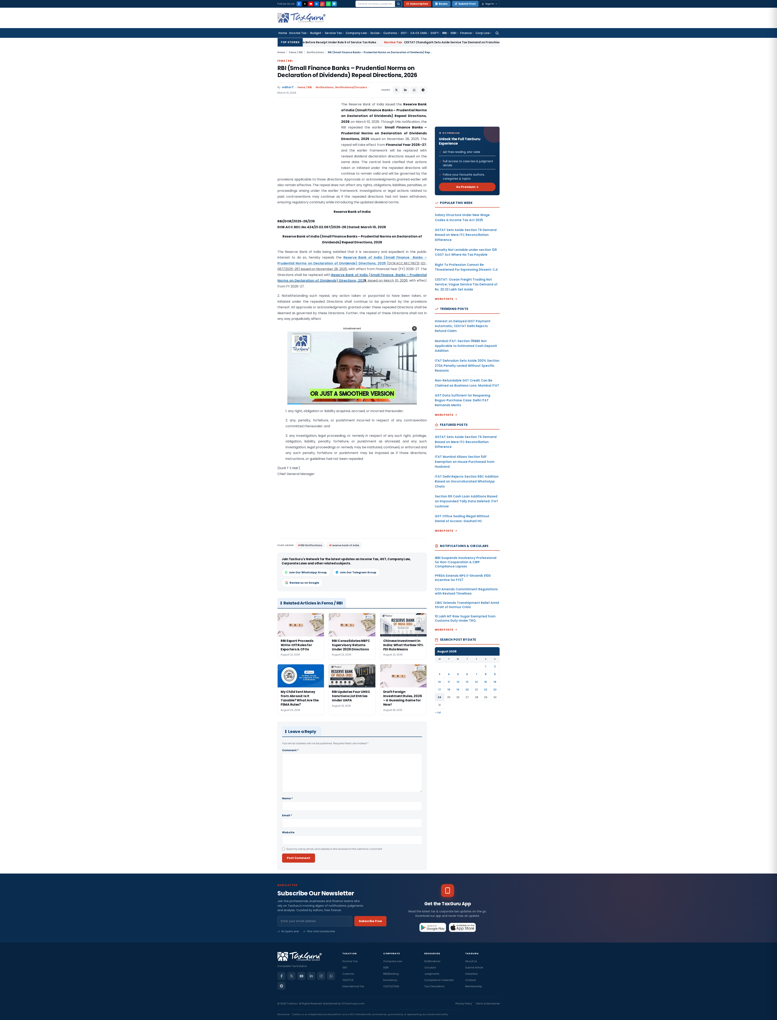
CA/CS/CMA (391, 986)
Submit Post (467, 3)
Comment (290, 750)
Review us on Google (304, 583)
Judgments (431, 974)
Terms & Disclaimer (488, 1003)
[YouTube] (310, 3)
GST (404, 33)
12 (458, 682)
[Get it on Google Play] (433, 927)
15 (485, 682)
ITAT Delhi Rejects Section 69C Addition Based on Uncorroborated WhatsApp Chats (467, 481)
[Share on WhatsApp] (414, 90)
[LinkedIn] (316, 3)
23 (495, 689)
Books (443, 3)
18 (448, 689)
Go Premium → (467, 187)
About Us (471, 961)
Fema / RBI (296, 52)
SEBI (453, 33)
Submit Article (474, 967)
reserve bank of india (345, 545)
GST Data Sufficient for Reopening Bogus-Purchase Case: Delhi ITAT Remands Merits (462, 400)
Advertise (471, 974)
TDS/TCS (347, 980)
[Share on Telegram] (423, 90)
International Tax (353, 986)
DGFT (435, 33)
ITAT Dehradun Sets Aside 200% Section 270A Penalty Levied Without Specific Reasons (467, 365)
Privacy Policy (463, 1003)
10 (439, 682)
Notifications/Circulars (351, 87)
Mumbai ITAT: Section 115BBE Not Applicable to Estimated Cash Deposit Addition (466, 346)
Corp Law (483, 33)
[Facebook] (299, 3)
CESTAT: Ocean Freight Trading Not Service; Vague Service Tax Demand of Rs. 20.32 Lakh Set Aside (466, 284)
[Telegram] (334, 3)
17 (439, 689)
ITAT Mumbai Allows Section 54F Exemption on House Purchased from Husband (465, 462)
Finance (466, 33)
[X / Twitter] (305, 3)
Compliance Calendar (439, 980)
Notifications (315, 52)
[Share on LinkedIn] (405, 90)
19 (457, 689)
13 (467, 682)
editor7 (288, 87)
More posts (444, 299)
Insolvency (390, 980)
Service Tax (333, 33)
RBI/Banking (391, 974)
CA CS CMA (418, 33)
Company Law (356, 33)
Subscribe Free (370, 921)
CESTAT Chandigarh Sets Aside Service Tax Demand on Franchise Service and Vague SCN (365, 42)
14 (476, 682)
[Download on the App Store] (462, 927)
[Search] (398, 4)
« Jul (438, 712)
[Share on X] (396, 90)
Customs (390, 33)
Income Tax (298, 33)
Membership (473, 986)
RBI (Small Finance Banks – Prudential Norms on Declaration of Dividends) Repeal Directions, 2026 (347, 71)
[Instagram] (322, 3)
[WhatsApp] (328, 3)
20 (467, 689)
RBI (444, 33)
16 (495, 682)
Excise (375, 33)
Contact (470, 980)
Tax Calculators (434, 986)
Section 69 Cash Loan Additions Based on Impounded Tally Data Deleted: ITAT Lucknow (466, 501)
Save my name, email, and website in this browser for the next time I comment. (334, 849)
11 (449, 682)
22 (485, 689)
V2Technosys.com (353, 1003)
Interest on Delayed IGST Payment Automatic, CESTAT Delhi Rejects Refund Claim (462, 326)
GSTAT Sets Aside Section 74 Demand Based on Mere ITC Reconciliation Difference (466, 235)
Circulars (430, 967)
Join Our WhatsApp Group (308, 572)
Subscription (419, 3)
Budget (315, 33)
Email (287, 815)
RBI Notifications (311, 545)
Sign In (489, 4)
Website (288, 832)
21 (476, 689)
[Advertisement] (307, 142)
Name (287, 798)
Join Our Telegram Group (358, 572)
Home (282, 33)
